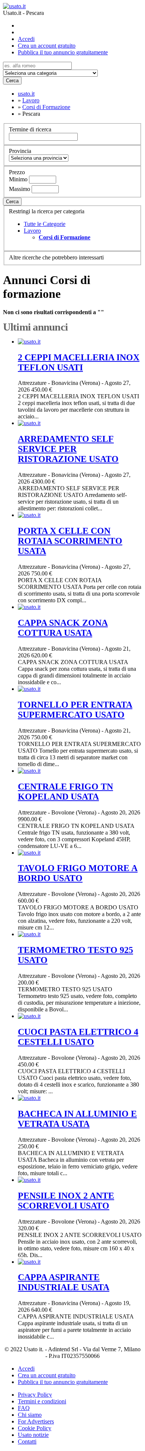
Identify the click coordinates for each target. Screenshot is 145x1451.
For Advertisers (36, 1421)
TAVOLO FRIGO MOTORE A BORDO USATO (78, 873)
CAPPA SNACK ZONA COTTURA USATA (63, 628)
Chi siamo (30, 1415)
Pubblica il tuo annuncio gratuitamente (63, 52)
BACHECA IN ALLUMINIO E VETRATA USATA (77, 1119)
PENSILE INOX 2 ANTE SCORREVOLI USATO (66, 1201)
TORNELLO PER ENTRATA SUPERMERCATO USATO (75, 710)
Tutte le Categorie (44, 224)
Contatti (27, 1441)
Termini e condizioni (42, 1401)
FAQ (24, 1408)
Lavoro (32, 230)
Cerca (12, 80)
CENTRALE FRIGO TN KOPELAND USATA (65, 791)
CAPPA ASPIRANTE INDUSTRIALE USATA (63, 1282)
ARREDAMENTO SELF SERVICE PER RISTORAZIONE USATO (68, 449)
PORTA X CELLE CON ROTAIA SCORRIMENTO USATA (70, 541)
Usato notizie (33, 1435)
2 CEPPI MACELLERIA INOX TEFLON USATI (78, 362)
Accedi (26, 39)
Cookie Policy (34, 1428)
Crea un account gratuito (46, 45)
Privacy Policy (35, 1394)
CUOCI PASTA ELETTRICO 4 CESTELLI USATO (78, 1037)
